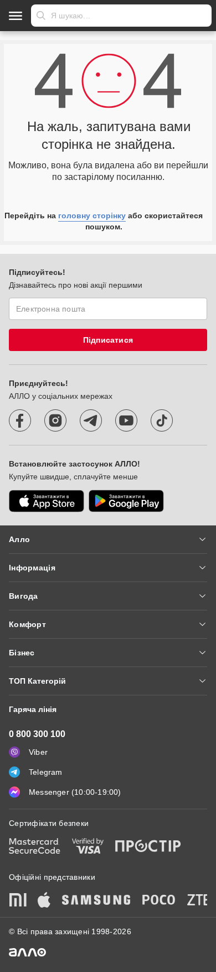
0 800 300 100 (37, 734)
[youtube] (126, 420)
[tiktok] (162, 420)
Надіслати (41, 15)
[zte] (198, 901)
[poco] (159, 901)
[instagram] (55, 420)
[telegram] (91, 420)
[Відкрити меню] (15, 15)
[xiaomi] (18, 901)
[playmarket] (126, 501)
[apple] (44, 901)
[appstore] (46, 501)
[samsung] (96, 901)
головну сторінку (92, 215)
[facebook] (20, 420)
